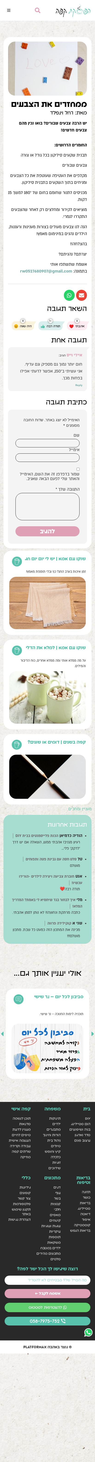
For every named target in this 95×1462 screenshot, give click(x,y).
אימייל (74, 450)
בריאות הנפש (80, 1230)
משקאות (53, 1242)
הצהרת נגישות (19, 1219)
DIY (87, 1118)
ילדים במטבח (50, 1248)
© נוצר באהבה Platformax (47, 1347)
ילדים (56, 1123)
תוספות (54, 1236)
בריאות (85, 1202)
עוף (57, 1192)
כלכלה (55, 1157)
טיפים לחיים (21, 1134)
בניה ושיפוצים (79, 1129)
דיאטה (85, 1214)
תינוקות (54, 1118)
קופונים (25, 1192)
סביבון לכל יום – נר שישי (58, 996)
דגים (56, 1187)
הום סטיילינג (80, 1123)
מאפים (55, 1214)
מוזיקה (25, 1157)
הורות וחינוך (51, 1134)
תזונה (86, 1191)
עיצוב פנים (82, 1140)
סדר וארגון (82, 1134)
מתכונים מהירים (48, 1253)
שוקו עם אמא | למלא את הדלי (56, 647)
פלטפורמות (22, 1203)
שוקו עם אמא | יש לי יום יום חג (55, 558)
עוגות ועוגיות (50, 1225)
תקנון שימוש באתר (21, 1211)
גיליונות (25, 1187)
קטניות (55, 1203)
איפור (86, 1219)
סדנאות (25, 1123)
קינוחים (54, 1220)
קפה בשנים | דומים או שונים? (57, 742)
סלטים (55, 1259)
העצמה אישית (20, 1140)
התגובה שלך (68, 489)
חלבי (57, 1209)
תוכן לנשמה (22, 1118)
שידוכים (54, 1168)
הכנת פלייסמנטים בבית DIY (36, 835)
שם (77, 435)
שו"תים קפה (21, 1151)
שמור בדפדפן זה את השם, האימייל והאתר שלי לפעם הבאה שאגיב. (50, 476)
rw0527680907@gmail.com (46, 271)
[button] (9, 10)
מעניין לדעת (21, 1129)
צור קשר (24, 1198)
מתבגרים (53, 1129)
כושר (86, 1197)
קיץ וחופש (52, 1151)
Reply (78, 385)
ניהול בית (53, 1140)
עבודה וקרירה (20, 1145)
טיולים (55, 1145)
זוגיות (56, 1162)
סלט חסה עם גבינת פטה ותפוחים (51, 859)
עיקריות (54, 1231)
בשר (57, 1198)
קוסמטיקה (82, 1225)
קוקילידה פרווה (59, 923)
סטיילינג (84, 1208)
